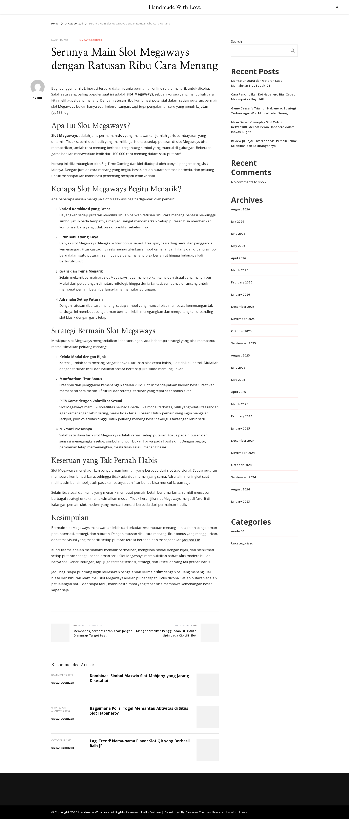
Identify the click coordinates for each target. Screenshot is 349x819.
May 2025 (238, 380)
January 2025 (240, 428)
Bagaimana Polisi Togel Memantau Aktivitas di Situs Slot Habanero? (139, 711)
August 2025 (240, 355)
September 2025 (243, 343)
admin (37, 97)
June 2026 (238, 233)
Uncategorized (90, 39)
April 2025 (238, 392)
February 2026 (241, 282)
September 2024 (243, 477)
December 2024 (242, 440)
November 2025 (243, 319)
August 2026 (240, 209)
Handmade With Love (174, 7)
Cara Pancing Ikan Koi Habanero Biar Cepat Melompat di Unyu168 (263, 96)
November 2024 (243, 453)
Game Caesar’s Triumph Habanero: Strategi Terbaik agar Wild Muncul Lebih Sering (263, 110)
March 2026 (239, 270)
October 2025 (241, 331)
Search (236, 41)
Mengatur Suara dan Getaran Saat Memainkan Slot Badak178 (256, 83)
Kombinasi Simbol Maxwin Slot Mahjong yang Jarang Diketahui (139, 678)
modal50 (237, 531)
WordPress (239, 812)
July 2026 (237, 221)
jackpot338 (191, 539)
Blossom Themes (198, 812)
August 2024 (240, 489)
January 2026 (240, 294)
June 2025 (238, 367)
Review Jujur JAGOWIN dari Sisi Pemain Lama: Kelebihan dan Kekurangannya (264, 143)
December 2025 (242, 306)
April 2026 (238, 258)
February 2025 (241, 416)
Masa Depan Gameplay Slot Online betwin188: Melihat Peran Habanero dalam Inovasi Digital (262, 127)
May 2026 (238, 246)
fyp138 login (61, 112)
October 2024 (241, 465)
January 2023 (240, 501)
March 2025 (239, 404)
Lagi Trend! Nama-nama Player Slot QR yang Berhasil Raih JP (140, 743)
